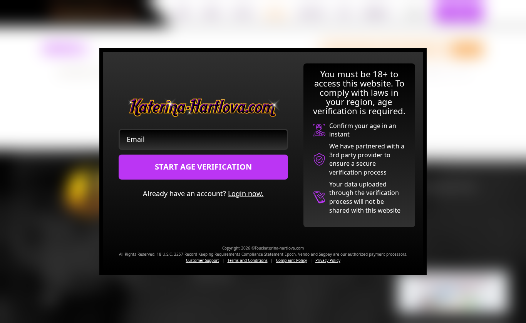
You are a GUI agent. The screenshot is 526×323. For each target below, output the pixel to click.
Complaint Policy (291, 260)
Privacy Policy (327, 260)
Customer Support (202, 260)
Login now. (245, 193)
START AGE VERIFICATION (203, 167)
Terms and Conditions (248, 260)
